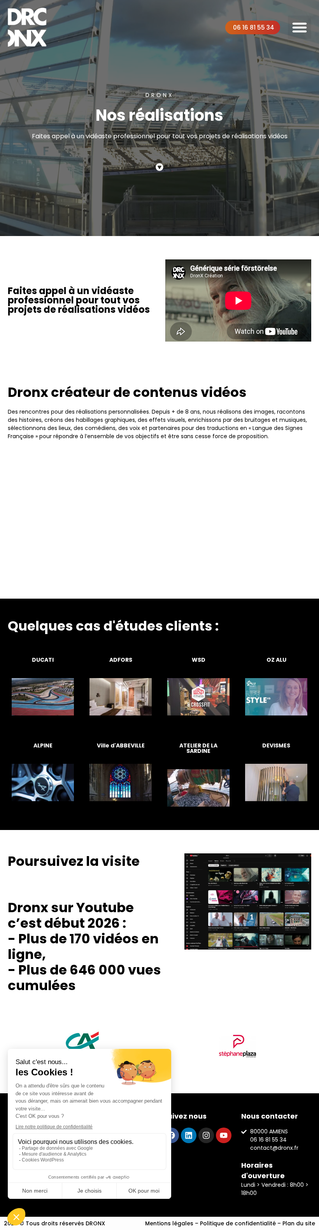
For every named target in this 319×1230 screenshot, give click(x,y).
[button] (299, 27)
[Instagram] (206, 1135)
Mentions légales (169, 1223)
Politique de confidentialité (238, 1223)
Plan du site (298, 1223)
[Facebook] (171, 1135)
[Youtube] (223, 1135)
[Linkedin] (188, 1135)
